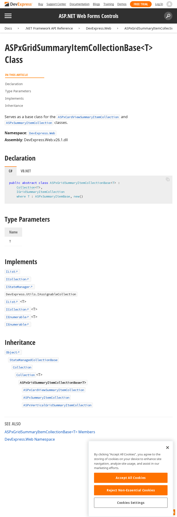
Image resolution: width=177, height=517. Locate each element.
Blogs (96, 4)
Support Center (56, 4)
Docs (8, 28)
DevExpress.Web (98, 28)
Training (108, 4)
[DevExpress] (19, 4)
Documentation (79, 4)
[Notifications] (169, 4)
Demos (122, 4)
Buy (40, 4)
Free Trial (141, 4)
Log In (159, 4)
